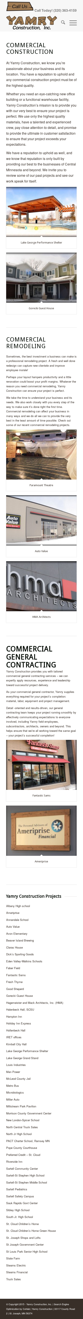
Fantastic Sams (41, 795)
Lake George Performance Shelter (41, 242)
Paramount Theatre (41, 485)
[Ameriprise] (41, 831)
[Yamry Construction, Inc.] (34, 22)
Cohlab (26, 1308)
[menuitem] (61, 22)
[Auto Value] (41, 520)
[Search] (61, 22)
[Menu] (71, 22)
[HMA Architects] (41, 586)
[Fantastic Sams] (41, 765)
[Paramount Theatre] (41, 455)
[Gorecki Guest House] (41, 278)
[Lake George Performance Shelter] (41, 212)
